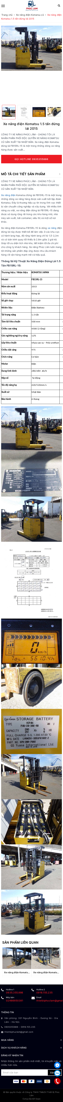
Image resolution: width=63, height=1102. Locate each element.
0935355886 (11, 1027)
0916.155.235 (44, 992)
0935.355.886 (14, 992)
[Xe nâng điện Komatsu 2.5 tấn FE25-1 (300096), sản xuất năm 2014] (16, 958)
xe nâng (52, 228)
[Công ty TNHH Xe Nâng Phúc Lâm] (32, 5)
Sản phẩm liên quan (20, 942)
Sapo (38, 1099)
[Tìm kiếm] (59, 5)
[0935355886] (57, 1081)
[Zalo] (57, 1073)
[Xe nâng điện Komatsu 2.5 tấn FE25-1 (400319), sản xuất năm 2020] (46, 958)
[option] (31, 48)
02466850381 (14, 1000)
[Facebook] (57, 1065)
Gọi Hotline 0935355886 (31, 159)
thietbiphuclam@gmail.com (18, 1032)
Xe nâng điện (8, 195)
